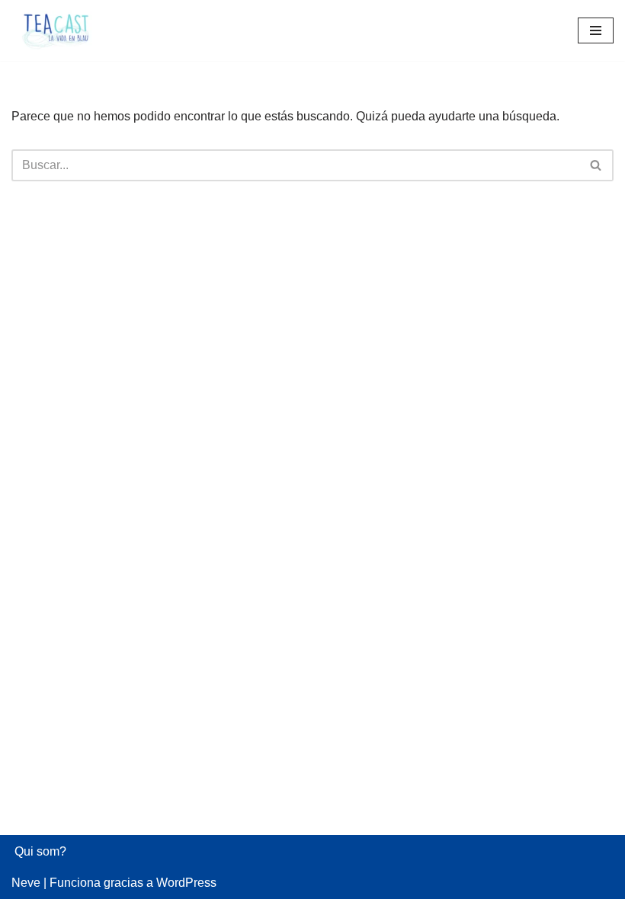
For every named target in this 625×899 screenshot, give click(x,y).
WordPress (186, 882)
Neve (25, 882)
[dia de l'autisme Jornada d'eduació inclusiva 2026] (57, 30)
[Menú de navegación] (596, 30)
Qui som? (40, 851)
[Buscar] (596, 165)
